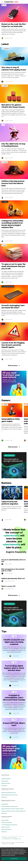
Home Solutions (5, 775)
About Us (8, 842)
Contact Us (3, 842)
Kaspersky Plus (4, 781)
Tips (15, 636)
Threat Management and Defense (9, 824)
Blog (16, 842)
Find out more (13, 365)
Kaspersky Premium (5, 783)
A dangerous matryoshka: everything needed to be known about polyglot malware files (12, 224)
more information (11, 855)
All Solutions (4, 785)
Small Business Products (7, 789)
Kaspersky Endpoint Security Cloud (9, 794)
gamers (5, 85)
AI (3, 124)
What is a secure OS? (8, 586)
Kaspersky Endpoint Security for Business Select (12, 808)
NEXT (5, 487)
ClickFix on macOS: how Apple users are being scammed (14, 642)
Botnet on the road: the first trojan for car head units (13, 25)
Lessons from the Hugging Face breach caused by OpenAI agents (12, 345)
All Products (4, 797)
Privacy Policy (4, 837)
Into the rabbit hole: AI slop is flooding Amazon (13, 145)
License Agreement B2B (16, 838)
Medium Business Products (8, 800)
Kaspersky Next (4, 804)
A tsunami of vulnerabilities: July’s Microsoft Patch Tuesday (14, 697)
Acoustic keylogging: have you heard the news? (13, 306)
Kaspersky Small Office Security (8, 792)
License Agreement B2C (6, 838)
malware (5, 201)
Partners (12, 842)
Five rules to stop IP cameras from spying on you (13, 68)
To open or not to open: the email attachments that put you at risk (13, 266)
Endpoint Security (5, 827)
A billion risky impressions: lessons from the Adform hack (13, 183)
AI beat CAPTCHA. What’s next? (14, 724)
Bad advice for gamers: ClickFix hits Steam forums (13, 106)
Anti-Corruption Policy (12, 837)
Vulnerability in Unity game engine (10, 420)
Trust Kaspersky (11, 843)
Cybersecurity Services (6, 822)
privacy (5, 162)
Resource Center (21, 842)
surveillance (6, 48)
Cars (4, 5)
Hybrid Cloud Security (6, 829)
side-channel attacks (8, 286)
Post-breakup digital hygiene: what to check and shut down (14, 668)
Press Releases (4, 843)
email (4, 245)
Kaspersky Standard (5, 778)
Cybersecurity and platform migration (9, 503)
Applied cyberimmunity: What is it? (13, 578)
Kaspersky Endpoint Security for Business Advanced (13, 811)
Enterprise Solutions (6, 816)
